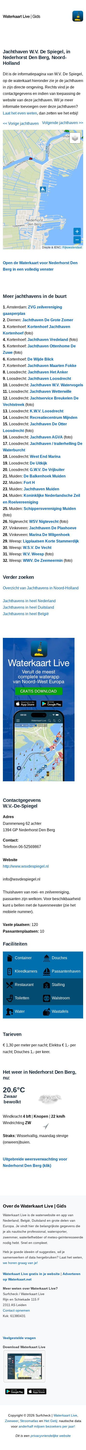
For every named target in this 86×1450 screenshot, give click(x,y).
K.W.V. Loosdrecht (46, 411)
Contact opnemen (16, 1310)
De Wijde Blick (40, 359)
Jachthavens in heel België (26, 614)
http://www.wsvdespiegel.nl (26, 866)
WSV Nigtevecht (44, 522)
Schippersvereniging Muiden (50, 509)
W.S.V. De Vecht (37, 548)
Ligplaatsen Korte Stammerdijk (51, 541)
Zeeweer (11, 1421)
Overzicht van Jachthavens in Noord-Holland (41, 588)
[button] (30, 159)
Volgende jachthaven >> (62, 123)
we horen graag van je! (20, 1263)
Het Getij (50, 1421)
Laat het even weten (20, 113)
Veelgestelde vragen (19, 1338)
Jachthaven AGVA (46, 437)
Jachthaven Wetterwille (50, 391)
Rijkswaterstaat (72, 247)
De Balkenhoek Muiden (45, 476)
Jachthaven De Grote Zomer (47, 320)
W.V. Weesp (33, 554)
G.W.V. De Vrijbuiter (47, 470)
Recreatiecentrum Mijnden (53, 418)
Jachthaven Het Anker (48, 372)
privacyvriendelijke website (51, 1436)
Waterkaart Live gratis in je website (31, 1274)
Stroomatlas (29, 1421)
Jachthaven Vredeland (47, 340)
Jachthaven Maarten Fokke (51, 366)
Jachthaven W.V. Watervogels (56, 385)
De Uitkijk (38, 463)
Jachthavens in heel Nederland (29, 601)
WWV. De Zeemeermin (43, 560)
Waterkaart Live (65, 1415)
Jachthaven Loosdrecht (49, 379)
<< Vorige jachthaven (21, 123)
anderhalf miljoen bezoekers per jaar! (47, 1426)
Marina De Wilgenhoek (49, 535)
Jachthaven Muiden (41, 489)
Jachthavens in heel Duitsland (28, 607)
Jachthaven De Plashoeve (52, 528)
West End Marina (45, 456)
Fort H (29, 483)
